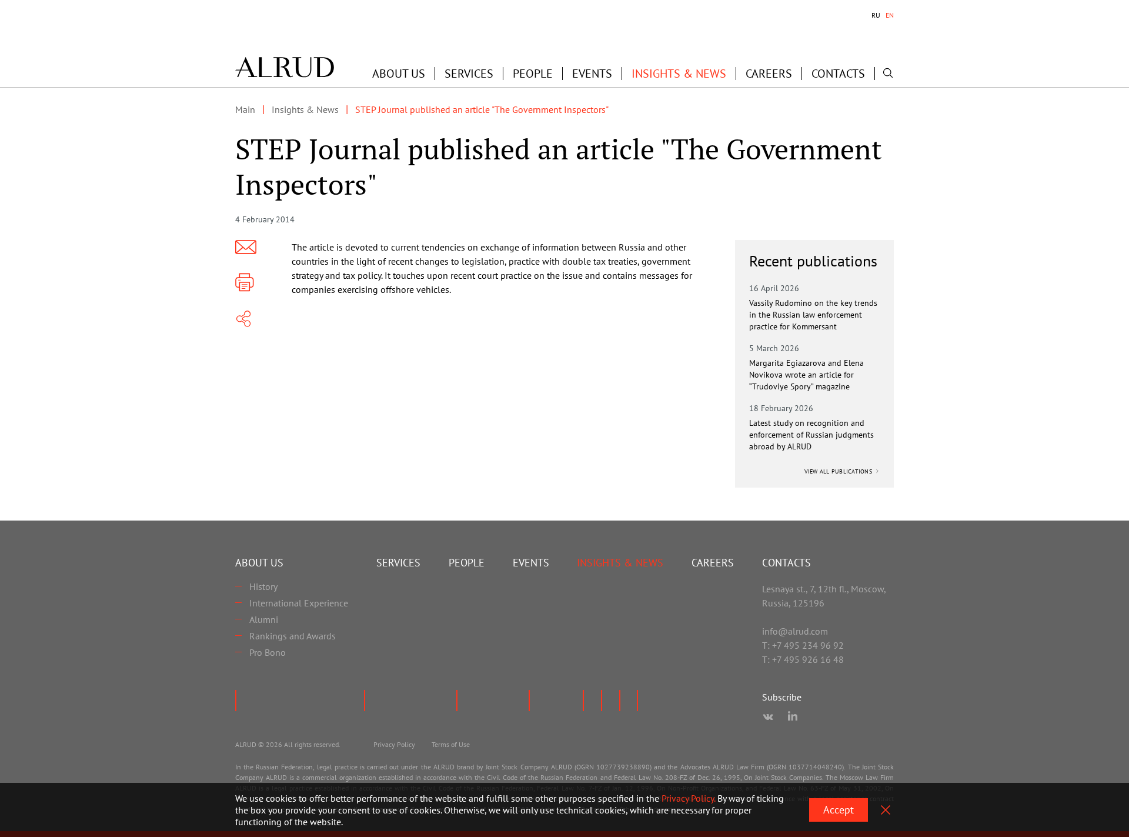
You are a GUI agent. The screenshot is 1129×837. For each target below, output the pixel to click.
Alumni (263, 619)
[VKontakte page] (768, 717)
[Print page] (244, 282)
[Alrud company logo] (284, 67)
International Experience (298, 603)
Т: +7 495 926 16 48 (803, 659)
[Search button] (888, 73)
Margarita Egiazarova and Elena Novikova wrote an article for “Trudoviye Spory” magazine (806, 375)
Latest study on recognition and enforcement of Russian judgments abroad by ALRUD (811, 435)
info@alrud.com (795, 631)
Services (469, 73)
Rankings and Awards (292, 636)
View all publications (839, 471)
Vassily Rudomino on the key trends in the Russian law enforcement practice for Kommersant (813, 315)
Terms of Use (451, 744)
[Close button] (885, 810)
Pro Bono (267, 652)
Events (592, 73)
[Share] (243, 319)
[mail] (245, 247)
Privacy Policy (394, 744)
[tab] (876, 15)
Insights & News (679, 73)
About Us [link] (398, 73)
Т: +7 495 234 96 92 (803, 645)
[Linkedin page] (792, 717)
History (263, 586)
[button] (398, 73)
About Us (259, 562)
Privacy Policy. (688, 798)
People (533, 73)
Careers (769, 73)
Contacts (838, 73)
